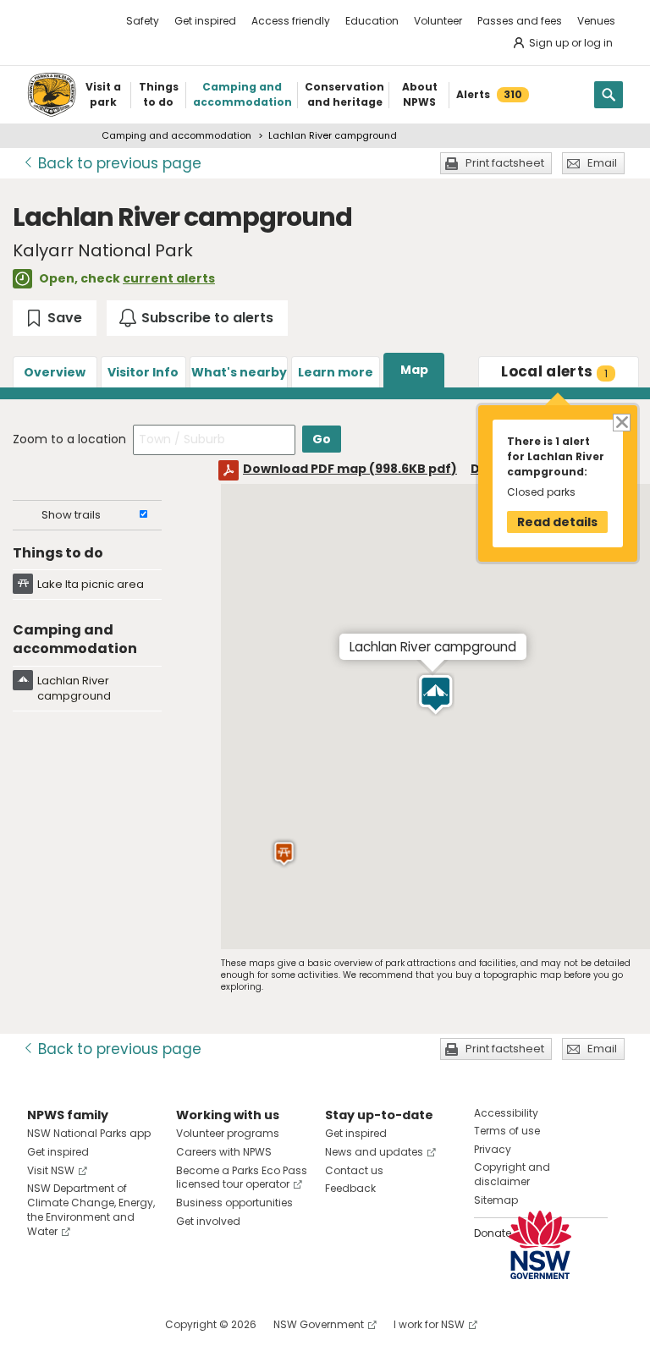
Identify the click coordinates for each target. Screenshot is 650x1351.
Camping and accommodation (176, 135)
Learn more (335, 372)
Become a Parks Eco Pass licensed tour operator (241, 1177)
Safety (142, 21)
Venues (596, 21)
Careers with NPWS (224, 1152)
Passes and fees (519, 21)
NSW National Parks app (89, 1133)
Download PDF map (350, 468)
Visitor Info (143, 372)
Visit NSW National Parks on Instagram (79, 1324)
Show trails (71, 515)
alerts (554, 371)
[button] (435, 694)
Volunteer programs (227, 1133)
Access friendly (290, 21)
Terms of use (507, 1130)
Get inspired (205, 21)
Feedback (350, 1188)
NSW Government (318, 1324)
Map (414, 369)
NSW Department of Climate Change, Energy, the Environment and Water (91, 1209)
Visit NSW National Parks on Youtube (115, 1324)
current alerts (169, 278)
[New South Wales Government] (540, 1245)
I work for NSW (429, 1324)
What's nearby (239, 372)
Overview (54, 372)
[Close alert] (621, 422)
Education (372, 21)
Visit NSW (50, 1170)
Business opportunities (234, 1202)
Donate (492, 1233)
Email (602, 163)
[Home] (51, 95)
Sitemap (496, 1200)
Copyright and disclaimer (512, 1174)
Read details (557, 521)
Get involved (208, 1221)
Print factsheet (504, 163)
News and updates (374, 1152)
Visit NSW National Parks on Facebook (42, 1324)
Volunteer (438, 21)
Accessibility (506, 1113)
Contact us (354, 1170)
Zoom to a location (69, 439)
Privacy (492, 1149)
